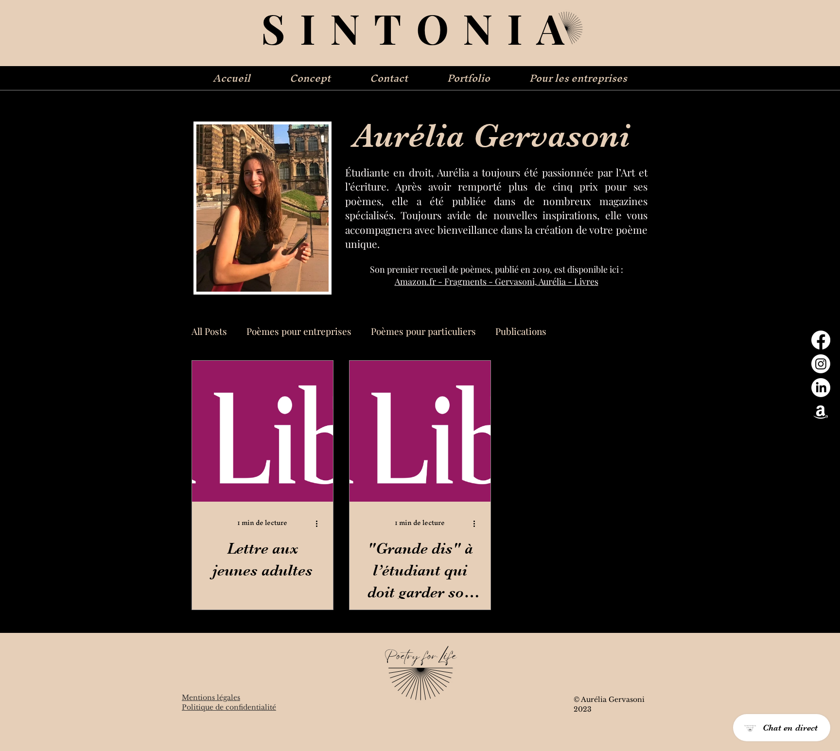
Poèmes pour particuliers (423, 331)
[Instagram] (820, 363)
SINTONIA (420, 27)
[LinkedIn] (820, 387)
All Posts (209, 331)
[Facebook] (820, 340)
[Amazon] (820, 411)
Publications (520, 331)
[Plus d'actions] (320, 523)
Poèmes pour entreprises (298, 331)
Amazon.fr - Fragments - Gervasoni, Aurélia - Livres (496, 281)
